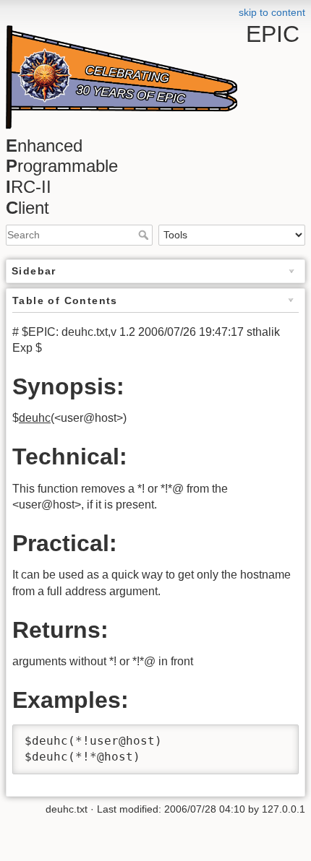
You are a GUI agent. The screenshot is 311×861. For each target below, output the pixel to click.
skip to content (272, 12)
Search (145, 235)
